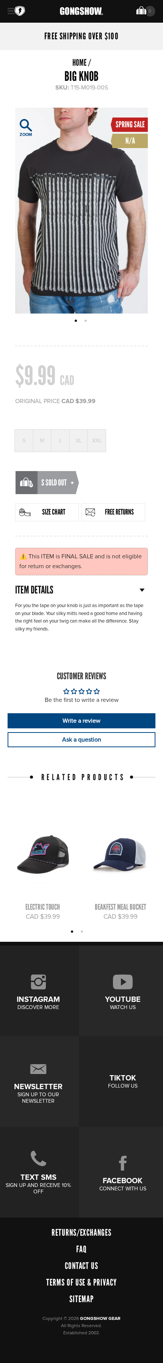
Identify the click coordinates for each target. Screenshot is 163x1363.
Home (79, 62)
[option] (81, 211)
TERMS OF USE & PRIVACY (81, 1282)
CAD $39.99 (43, 917)
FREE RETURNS (119, 511)
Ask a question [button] (81, 739)
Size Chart (53, 511)
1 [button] (76, 321)
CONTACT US (82, 1265)
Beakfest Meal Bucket (120, 907)
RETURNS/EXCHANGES (81, 1232)
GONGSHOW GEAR (100, 1318)
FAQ (81, 1249)
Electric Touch (42, 907)
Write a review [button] (81, 721)
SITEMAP (81, 1298)
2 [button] (86, 321)
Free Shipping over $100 (81, 36)
